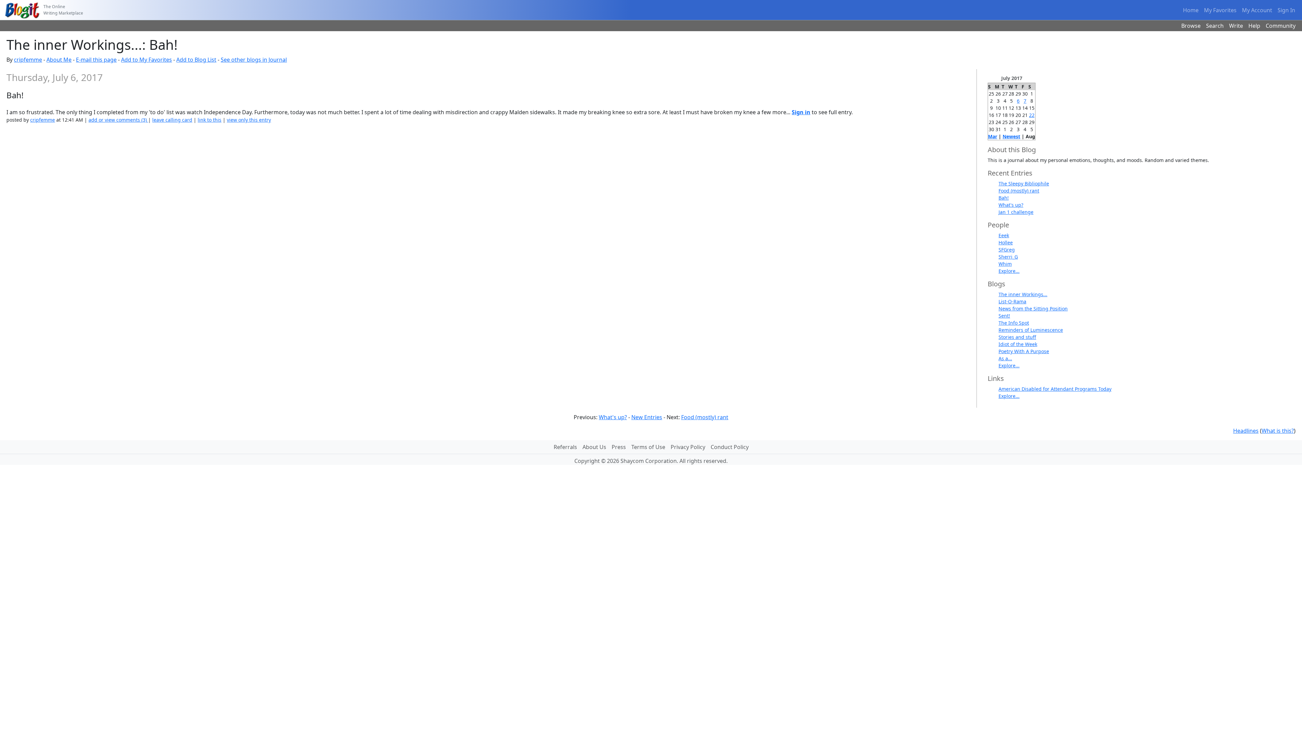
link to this (209, 120)
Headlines (1246, 430)
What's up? (1011, 205)
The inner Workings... (1023, 294)
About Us (594, 447)
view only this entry (249, 120)
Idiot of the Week (1018, 344)
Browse (1191, 25)
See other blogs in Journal (254, 59)
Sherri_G (1008, 256)
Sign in (801, 112)
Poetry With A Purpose (1024, 351)
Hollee (1006, 242)
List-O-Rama (1012, 301)
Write (1236, 25)
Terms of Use (648, 447)
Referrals (565, 447)
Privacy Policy (688, 447)
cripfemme (28, 59)
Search (1215, 25)
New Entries (646, 417)
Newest (1011, 136)
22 (1031, 115)
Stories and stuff (1017, 337)
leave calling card (172, 120)
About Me (59, 59)
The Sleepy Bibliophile (1024, 183)
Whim (1005, 264)
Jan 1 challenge (1016, 212)
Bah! (1004, 198)
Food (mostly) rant (1019, 190)
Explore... (1009, 271)
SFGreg (1007, 249)
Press (619, 447)
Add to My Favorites (146, 59)
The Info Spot (1014, 323)
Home (1191, 10)
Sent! (1004, 315)
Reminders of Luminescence (1031, 330)
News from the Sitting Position (1033, 308)
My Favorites (1220, 10)
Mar (992, 136)
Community (1281, 25)
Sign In (1286, 10)
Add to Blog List (196, 59)
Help (1254, 25)
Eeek (1004, 235)
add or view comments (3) (118, 120)
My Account (1257, 10)
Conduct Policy (730, 447)
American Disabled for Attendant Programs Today (1055, 389)
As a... (1005, 358)
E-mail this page (96, 59)
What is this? (1278, 430)
